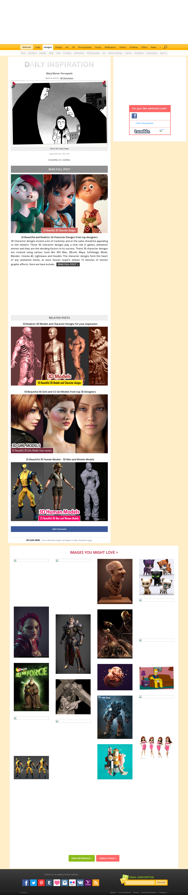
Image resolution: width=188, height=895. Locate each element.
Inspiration (152, 53)
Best (23, 53)
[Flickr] (72, 881)
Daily (37, 47)
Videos (122, 47)
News (153, 47)
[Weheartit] (56, 881)
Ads (58, 53)
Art (67, 47)
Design (58, 47)
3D (73, 47)
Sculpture (139, 53)
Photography (85, 47)
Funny (98, 47)
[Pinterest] (41, 881)
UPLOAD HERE (33, 540)
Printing (67, 53)
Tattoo (128, 53)
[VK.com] (80, 881)
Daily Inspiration (80, 540)
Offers (144, 47)
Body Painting (115, 53)
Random (32, 53)
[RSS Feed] (95, 881)
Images (48, 47)
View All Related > (82, 858)
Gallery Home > (107, 858)
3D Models (79, 53)
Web (51, 53)
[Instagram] (64, 881)
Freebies (134, 47)
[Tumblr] (49, 881)
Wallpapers (110, 47)
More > (163, 53)
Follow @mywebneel (144, 123)
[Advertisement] (94, 22)
